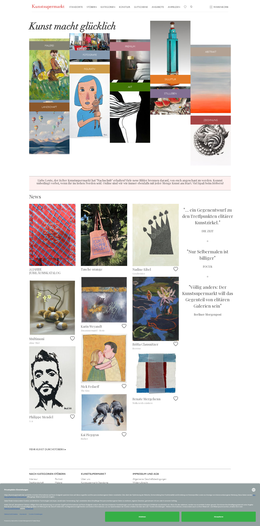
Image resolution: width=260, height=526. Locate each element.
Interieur (33, 479)
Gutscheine (141, 7)
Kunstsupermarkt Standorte (94, 482)
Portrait (58, 479)
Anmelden (174, 7)
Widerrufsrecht (140, 482)
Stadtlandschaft (36, 482)
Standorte (76, 7)
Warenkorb (219, 7)
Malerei (58, 482)
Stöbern (92, 7)
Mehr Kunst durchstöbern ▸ (47, 449)
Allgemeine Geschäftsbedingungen (149, 479)
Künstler (124, 7)
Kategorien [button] (108, 7)
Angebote (158, 7)
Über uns (85, 479)
